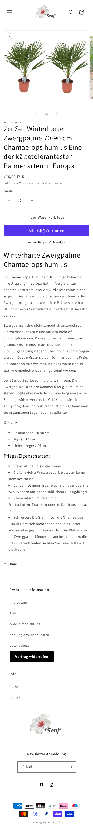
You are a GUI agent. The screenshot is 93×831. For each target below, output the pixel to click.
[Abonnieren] (70, 767)
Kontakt (16, 697)
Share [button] (12, 564)
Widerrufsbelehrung (25, 624)
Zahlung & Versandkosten (29, 635)
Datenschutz (19, 645)
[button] (9, 12)
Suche (14, 686)
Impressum (18, 602)
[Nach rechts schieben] (57, 113)
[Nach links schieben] (36, 113)
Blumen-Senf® (51, 822)
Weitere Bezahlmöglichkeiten (46, 242)
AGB (13, 613)
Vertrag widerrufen (31, 656)
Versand (23, 183)
